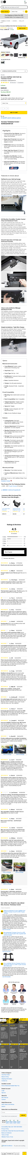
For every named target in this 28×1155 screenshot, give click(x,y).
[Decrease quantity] (2, 108)
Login (3, 1090)
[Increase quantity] (8, 108)
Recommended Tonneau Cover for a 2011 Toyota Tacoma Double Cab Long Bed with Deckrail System (15, 934)
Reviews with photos (9, 558)
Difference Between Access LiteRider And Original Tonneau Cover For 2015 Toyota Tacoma (14, 912)
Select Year (14, 11)
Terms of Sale (5, 1134)
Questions (20, 82)
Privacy (3, 1116)
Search (3, 1106)
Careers (4, 1099)
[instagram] (14, 1122)
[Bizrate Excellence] (7, 1145)
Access (3, 74)
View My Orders (6, 1074)
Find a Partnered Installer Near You (10, 1085)
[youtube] (18, 1122)
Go (26, 11)
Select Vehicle (5, 11)
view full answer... (6, 951)
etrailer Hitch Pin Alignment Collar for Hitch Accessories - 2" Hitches (16, 509)
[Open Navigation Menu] (1, 1)
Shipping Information (7, 1078)
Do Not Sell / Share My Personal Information (13, 1130)
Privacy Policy (5, 1128)
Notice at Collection (7, 1133)
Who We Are (5, 1097)
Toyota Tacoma (13, 486)
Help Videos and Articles (8, 1104)
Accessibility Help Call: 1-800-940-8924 (12, 1126)
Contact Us (4, 1080)
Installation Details (5, 481)
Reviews (13, 82)
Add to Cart (22, 28)
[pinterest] (11, 1122)
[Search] (3, 7)
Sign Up (4, 1092)
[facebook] (7, 1122)
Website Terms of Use (7, 1136)
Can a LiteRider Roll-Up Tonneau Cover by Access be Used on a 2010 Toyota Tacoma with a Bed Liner (15, 965)
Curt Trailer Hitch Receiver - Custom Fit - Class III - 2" (6, 509)
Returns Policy (5, 1076)
